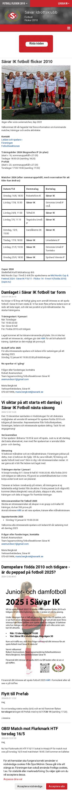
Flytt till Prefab (14, 694)
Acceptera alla (57, 786)
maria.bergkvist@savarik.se (29, 392)
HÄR (43, 338)
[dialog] (36, 773)
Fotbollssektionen (10, 146)
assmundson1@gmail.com (15, 379)
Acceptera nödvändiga (29, 786)
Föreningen (7, 143)
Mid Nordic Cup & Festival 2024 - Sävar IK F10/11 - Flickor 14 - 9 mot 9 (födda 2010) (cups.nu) (35, 278)
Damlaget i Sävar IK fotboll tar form (33, 292)
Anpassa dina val (12, 779)
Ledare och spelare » (11, 139)
